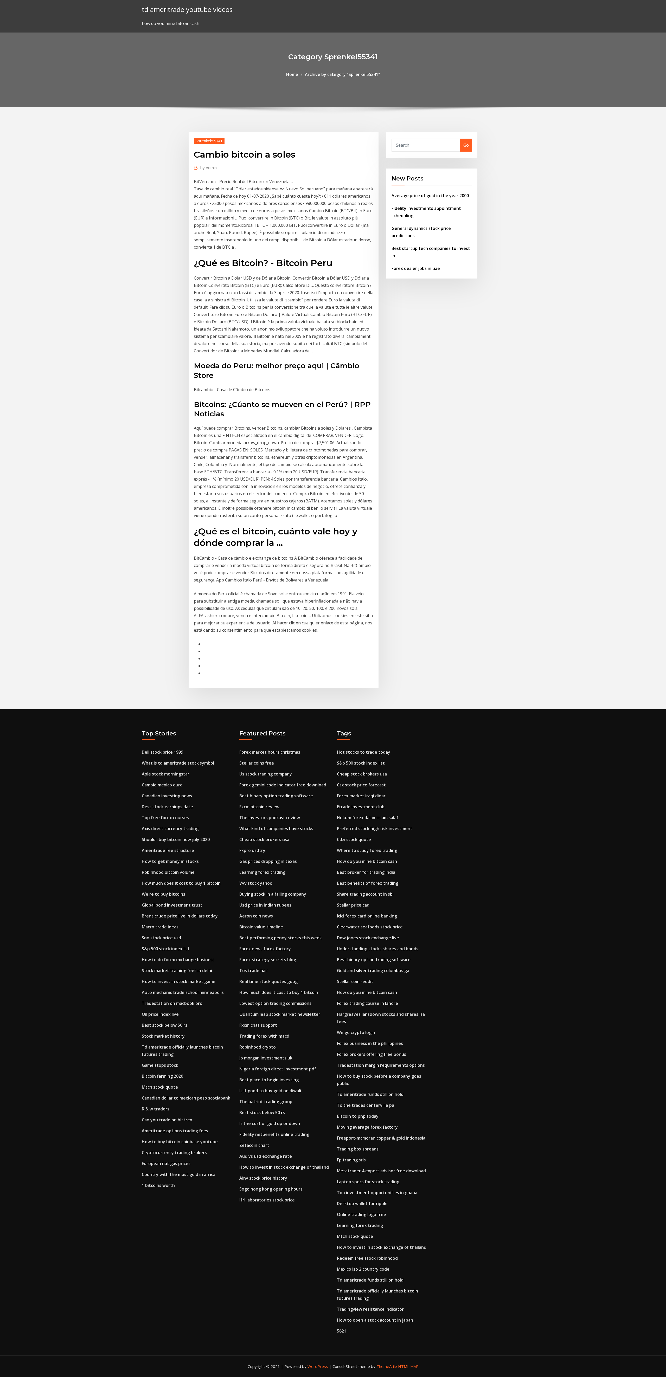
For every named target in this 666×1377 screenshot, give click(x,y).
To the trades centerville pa (365, 1105)
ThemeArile (386, 1366)
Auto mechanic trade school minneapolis (183, 992)
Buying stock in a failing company (272, 894)
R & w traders (155, 1109)
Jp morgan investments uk (265, 1058)
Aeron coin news (256, 916)
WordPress (318, 1366)
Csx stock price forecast (361, 785)
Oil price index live (160, 1014)
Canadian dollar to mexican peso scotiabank (186, 1098)
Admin (208, 167)
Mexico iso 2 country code (363, 1269)
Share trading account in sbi (365, 894)
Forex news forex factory (265, 949)
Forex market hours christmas (269, 752)
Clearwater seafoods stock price (370, 927)
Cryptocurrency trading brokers (174, 1152)
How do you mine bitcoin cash (367, 861)
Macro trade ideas (160, 927)
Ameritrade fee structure (168, 850)
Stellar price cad (353, 905)
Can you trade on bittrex (167, 1120)
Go (466, 145)
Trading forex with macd (264, 1036)
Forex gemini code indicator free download (282, 785)
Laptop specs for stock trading (368, 1182)
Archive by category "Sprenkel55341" (342, 74)
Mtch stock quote (160, 1087)
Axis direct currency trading (170, 828)
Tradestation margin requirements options (381, 1065)
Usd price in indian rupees (265, 905)
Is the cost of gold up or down (269, 1123)
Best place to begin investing (269, 1080)
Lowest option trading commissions (275, 1003)
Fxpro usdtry (252, 850)
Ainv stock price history (263, 1178)
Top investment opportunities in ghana (377, 1192)
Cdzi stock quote (354, 839)
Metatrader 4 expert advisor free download (381, 1171)
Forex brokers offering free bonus (371, 1054)
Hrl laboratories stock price (267, 1200)
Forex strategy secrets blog (267, 959)
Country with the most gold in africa (178, 1174)
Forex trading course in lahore (367, 1003)
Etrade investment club (361, 807)
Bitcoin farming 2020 (162, 1076)
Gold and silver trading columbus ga (373, 970)
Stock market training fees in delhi (177, 970)
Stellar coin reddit (355, 981)
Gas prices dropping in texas (268, 861)
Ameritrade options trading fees (175, 1131)
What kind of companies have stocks (276, 828)
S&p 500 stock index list (166, 949)
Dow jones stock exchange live (368, 938)
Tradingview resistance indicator (370, 1309)
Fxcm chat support (258, 1025)
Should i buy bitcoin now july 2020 (176, 839)
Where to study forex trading (367, 850)
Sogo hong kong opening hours (271, 1189)
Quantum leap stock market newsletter (279, 1014)
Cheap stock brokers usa (264, 839)
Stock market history (163, 1036)
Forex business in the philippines (370, 1043)
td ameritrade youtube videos (187, 9)
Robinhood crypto (257, 1047)
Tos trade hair (253, 970)
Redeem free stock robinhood (367, 1258)
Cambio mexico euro (162, 785)
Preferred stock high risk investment (374, 828)
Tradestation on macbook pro (172, 1003)
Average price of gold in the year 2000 (430, 195)
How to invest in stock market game (178, 981)
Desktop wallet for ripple (362, 1203)
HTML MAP (408, 1366)
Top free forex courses (165, 817)
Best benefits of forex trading (367, 883)
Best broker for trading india (366, 872)
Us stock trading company (265, 774)
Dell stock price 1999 (162, 752)
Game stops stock (160, 1065)
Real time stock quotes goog (268, 981)
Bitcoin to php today (358, 1116)
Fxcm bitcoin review (259, 807)
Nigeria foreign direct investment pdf (277, 1069)
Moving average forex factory (367, 1127)
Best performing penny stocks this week (280, 938)
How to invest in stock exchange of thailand (284, 1167)
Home (292, 74)
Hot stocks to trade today (363, 752)
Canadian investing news (167, 796)
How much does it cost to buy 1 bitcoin (181, 883)
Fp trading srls (351, 1160)
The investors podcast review (269, 817)
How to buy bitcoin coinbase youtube (180, 1142)
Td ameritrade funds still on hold (370, 1094)
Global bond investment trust (172, 905)
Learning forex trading (262, 872)
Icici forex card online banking (367, 916)
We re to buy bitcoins (163, 894)
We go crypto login (356, 1032)
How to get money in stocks (170, 861)
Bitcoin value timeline (261, 927)
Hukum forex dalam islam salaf (367, 817)
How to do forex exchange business (178, 959)
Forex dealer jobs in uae (416, 268)
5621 (341, 1331)
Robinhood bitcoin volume (168, 872)
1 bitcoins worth (158, 1185)
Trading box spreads (358, 1149)
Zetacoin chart (254, 1145)
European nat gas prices (166, 1163)
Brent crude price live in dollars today (180, 916)
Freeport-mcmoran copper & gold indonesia (381, 1138)
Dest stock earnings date (167, 807)
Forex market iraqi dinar (361, 796)
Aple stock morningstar (165, 774)
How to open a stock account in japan (375, 1320)
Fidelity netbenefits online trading (274, 1134)
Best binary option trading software (276, 796)
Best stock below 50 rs (164, 1025)
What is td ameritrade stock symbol (178, 763)
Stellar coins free (256, 763)
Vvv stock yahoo (255, 883)
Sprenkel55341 (209, 140)
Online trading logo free (361, 1214)
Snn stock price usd (161, 938)
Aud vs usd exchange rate (265, 1156)
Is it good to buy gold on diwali (270, 1091)
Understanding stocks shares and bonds (377, 949)
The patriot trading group (265, 1101)
